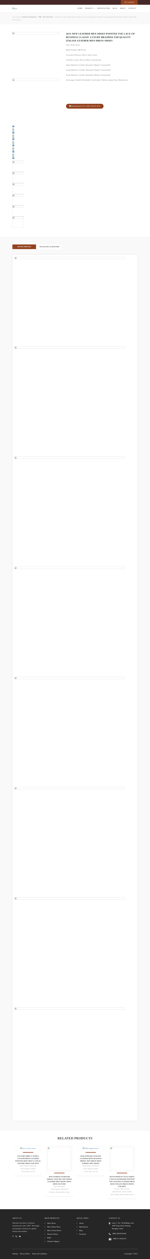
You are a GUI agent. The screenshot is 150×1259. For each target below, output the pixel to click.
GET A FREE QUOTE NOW (90, 106)
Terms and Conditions (39, 1254)
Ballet (49, 1238)
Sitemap (15, 1254)
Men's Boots (51, 1223)
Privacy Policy (25, 1254)
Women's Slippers (53, 1241)
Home (80, 8)
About (123, 8)
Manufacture (103, 8)
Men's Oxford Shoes (54, 1230)
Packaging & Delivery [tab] (50, 247)
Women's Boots (52, 1234)
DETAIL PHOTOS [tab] (24, 247)
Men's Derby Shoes (54, 1227)
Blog (115, 8)
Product (89, 8)
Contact (132, 8)
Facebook (82, 1234)
